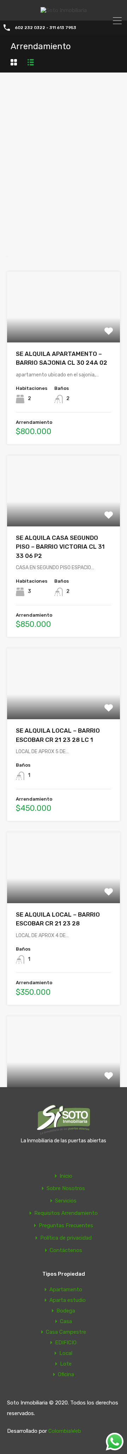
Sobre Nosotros (66, 1188)
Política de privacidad (66, 1238)
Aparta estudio (67, 1300)
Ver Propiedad (63, 328)
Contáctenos (66, 1250)
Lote (66, 1364)
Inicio (66, 1176)
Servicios (66, 1201)
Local (65, 1353)
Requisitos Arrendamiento (66, 1213)
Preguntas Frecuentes (66, 1225)
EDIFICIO (66, 1342)
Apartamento (65, 1289)
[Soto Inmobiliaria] (64, 10)
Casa (66, 1321)
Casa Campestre (66, 1332)
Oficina (66, 1374)
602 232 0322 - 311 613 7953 (45, 27)
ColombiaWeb (64, 1431)
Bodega (65, 1311)
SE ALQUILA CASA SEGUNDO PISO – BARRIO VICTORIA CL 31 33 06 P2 (60, 546)
